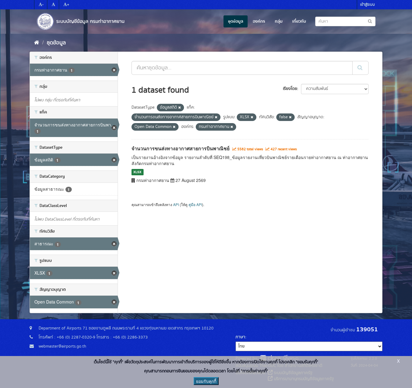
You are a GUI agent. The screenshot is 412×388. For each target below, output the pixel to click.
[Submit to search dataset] (369, 21)
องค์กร (259, 21)
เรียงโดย (290, 89)
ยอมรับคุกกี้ (206, 381)
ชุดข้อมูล (235, 21)
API (176, 204)
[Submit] (360, 68)
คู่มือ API (195, 204)
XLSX (137, 172)
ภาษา (240, 337)
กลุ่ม (279, 21)
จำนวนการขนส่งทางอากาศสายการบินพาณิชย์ (181, 148)
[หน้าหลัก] (36, 43)
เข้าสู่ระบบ (367, 5)
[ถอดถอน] (179, 107)
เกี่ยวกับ (299, 21)
